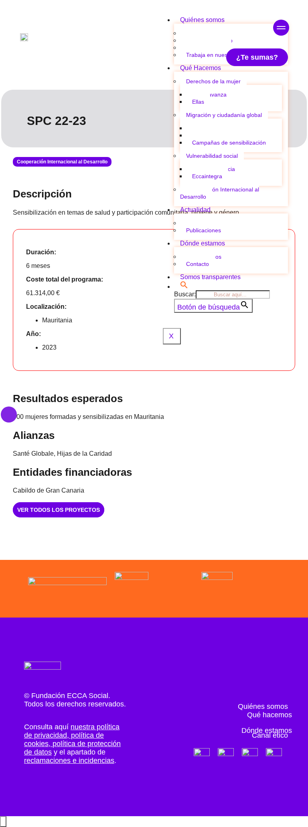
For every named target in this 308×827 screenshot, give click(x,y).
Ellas (198, 102)
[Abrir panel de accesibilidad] (3, 821)
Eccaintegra (207, 176)
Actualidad (195, 209)
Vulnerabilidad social (212, 156)
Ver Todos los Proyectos (58, 510)
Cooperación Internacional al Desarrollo (219, 193)
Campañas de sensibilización (229, 142)
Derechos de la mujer (213, 81)
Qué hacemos (269, 715)
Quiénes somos (202, 19)
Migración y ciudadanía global (224, 115)
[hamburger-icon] (279, 28)
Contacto (197, 264)
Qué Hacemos (200, 67)
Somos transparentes (210, 277)
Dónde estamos (202, 243)
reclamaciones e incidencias (69, 761)
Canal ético (270, 735)
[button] (184, 286)
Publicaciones (203, 230)
